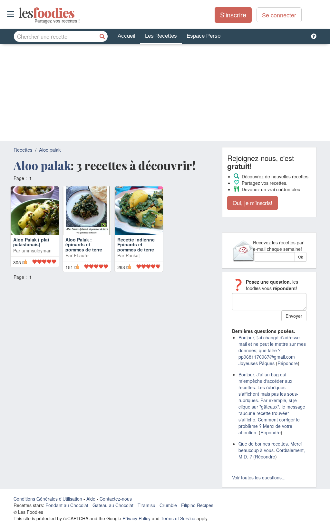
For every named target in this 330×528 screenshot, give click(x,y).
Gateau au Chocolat (112, 505)
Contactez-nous (116, 498)
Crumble (168, 505)
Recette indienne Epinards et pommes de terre (136, 244)
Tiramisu (146, 505)
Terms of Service (178, 518)
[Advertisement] (165, 92)
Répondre (287, 363)
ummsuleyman (37, 250)
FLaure (81, 255)
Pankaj (133, 255)
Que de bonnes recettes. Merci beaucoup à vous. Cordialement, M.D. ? (271, 450)
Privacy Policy (136, 518)
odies (19, 13)
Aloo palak (50, 149)
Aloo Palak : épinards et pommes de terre (83, 244)
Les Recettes (161, 36)
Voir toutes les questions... (259, 477)
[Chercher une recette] (102, 36)
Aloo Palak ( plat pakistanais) (31, 242)
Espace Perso (203, 36)
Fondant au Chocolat (66, 505)
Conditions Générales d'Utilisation (48, 498)
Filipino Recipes (197, 505)
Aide (90, 498)
